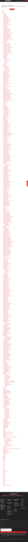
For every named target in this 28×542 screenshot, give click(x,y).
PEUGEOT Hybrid (5, 296)
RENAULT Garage (5, 299)
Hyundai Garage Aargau (6, 152)
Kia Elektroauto (5, 207)
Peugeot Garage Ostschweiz (6, 291)
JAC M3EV (4, 433)
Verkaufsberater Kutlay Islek (6, 392)
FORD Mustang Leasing (6, 132)
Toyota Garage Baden (6, 364)
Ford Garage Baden (5, 121)
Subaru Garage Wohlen (6, 347)
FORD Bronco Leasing (6, 118)
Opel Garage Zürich (5, 282)
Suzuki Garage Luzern (6, 353)
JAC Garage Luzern (5, 169)
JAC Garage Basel (5, 168)
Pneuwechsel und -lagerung (8, 440)
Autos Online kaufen (5, 63)
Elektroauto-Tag (5, 451)
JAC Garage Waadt (5, 171)
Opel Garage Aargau (5, 274)
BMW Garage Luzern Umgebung (7, 75)
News (4, 256)
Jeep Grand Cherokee (6, 201)
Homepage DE (5, 139)
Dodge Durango (5, 84)
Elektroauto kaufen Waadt (6, 96)
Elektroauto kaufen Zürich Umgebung (8, 99)
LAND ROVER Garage (6, 212)
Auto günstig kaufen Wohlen (6, 37)
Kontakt (4, 210)
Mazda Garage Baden (6, 229)
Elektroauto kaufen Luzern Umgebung (8, 93)
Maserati (4, 469)
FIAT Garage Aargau (5, 106)
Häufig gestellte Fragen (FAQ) (8, 384)
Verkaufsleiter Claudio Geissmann (7, 393)
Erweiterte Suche (5, 103)
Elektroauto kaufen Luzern (6, 92)
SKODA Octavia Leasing (8, 323)
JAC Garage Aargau (5, 166)
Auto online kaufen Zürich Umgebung (8, 53)
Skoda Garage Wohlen (6, 331)
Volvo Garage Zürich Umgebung (7, 404)
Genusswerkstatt (5, 136)
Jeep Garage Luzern (5, 194)
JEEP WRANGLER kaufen (6, 204)
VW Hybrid (4, 428)
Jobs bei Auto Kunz (7, 377)
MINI (3, 472)
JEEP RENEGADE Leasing (6, 203)
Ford (3, 462)
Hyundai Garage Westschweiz (7, 158)
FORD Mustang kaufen (6, 131)
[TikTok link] (22, 0)
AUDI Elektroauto (5, 14)
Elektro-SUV (4, 88)
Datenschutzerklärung (7, 374)
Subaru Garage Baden (6, 341)
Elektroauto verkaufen (6, 101)
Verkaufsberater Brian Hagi (6, 391)
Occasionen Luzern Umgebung (7, 263)
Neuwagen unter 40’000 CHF (6, 255)
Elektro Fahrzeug (5, 87)
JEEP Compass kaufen (6, 189)
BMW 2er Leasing (5, 65)
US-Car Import (5, 388)
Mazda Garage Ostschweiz (6, 232)
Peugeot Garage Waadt (6, 292)
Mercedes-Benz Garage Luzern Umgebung (8, 241)
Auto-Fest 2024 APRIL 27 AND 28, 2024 (10, 381)
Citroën (4, 458)
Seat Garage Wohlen (5, 318)
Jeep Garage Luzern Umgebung (7, 195)
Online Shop (4, 269)
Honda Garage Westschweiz (6, 147)
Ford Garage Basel (5, 122)
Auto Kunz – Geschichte (8, 378)
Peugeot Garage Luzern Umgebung (7, 290)
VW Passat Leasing (7, 412)
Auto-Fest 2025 (5, 55)
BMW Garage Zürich (5, 79)
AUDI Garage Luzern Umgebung (7, 19)
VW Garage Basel (5, 420)
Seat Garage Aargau (5, 311)
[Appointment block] (27, 185)
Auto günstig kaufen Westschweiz (7, 36)
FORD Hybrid (4, 130)
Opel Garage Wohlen (5, 281)
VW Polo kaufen (7, 413)
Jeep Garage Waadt (5, 197)
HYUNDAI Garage (5, 151)
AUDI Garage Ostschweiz (6, 20)
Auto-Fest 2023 (7, 379)
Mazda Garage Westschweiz (6, 234)
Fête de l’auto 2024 (7, 383)
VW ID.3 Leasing (7, 410)
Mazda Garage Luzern (6, 231)
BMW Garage (5, 66)
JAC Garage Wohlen (5, 173)
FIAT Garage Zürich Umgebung (7, 115)
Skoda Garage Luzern (6, 327)
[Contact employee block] (27, 184)
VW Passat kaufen (7, 411)
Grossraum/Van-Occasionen (6, 137)
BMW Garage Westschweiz (6, 77)
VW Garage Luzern (5, 421)
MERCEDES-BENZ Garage (6, 237)
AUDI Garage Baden (5, 17)
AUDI (3, 13)
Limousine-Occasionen (6, 222)
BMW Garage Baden (5, 72)
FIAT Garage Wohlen (5, 113)
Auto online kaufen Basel (6, 45)
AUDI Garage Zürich (5, 24)
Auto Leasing (5, 42)
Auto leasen (4, 41)
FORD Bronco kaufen (6, 117)
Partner (5, 386)
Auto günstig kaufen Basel (6, 31)
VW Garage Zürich (5, 426)
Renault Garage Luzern (6, 302)
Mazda (4, 470)
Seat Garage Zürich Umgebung (7, 320)
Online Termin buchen (7, 444)
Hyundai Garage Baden (6, 153)
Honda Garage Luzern (6, 143)
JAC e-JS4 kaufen (7, 164)
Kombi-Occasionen (5, 209)
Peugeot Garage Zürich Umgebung (7, 295)
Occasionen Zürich (5, 267)
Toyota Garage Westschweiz (6, 369)
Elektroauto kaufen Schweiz (6, 95)
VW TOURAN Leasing (7, 417)
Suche (12, 9)
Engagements (6, 375)
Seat (3, 478)
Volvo (4, 484)
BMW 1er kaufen (7, 67)
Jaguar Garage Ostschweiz (6, 182)
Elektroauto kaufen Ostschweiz (7, 94)
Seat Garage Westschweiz (6, 317)
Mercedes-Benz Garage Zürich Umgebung (8, 246)
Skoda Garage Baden (6, 325)
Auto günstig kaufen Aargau (6, 29)
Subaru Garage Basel (6, 342)
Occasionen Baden (5, 261)
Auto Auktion (6, 270)
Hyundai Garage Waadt (6, 157)
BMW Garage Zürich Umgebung (7, 80)
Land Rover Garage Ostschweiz (7, 217)
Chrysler (4, 457)
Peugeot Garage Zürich (6, 294)
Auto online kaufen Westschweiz (7, 50)
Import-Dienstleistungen (8, 439)
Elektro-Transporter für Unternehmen (7, 432)
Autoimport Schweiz (5, 57)
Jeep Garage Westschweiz (6, 198)
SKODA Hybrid (5, 334)
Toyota (4, 483)
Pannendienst (6, 443)
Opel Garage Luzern (5, 277)
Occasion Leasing (5, 258)
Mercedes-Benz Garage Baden (7, 239)
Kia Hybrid (4, 208)
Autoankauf (4, 453)
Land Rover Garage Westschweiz (7, 219)
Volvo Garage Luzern (6, 398)
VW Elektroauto (5, 406)
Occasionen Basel (5, 262)
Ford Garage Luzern (5, 123)
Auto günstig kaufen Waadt (6, 35)
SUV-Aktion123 (5, 447)
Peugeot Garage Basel (6, 288)
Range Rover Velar (5, 298)
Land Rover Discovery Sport (6, 211)
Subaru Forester (5, 335)
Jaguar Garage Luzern (6, 180)
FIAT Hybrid (4, 116)
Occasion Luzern (5, 259)
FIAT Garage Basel (5, 108)
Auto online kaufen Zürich (6, 52)
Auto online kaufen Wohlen (6, 51)
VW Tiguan (4, 429)
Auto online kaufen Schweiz (6, 48)
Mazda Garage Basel (6, 230)
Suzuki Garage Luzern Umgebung (7, 354)
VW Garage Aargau (5, 418)
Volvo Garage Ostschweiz (6, 400)
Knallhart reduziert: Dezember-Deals (7, 434)
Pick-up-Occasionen (5, 297)
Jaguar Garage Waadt (6, 183)
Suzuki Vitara (5, 361)
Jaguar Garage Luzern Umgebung (7, 181)
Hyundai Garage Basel (6, 154)
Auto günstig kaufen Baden (6, 30)
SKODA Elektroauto (5, 321)
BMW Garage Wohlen (6, 78)
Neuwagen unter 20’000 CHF (6, 251)
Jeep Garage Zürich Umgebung (7, 200)
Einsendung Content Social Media (7, 86)
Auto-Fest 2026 (5, 56)
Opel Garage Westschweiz (6, 280)
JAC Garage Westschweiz (6, 172)
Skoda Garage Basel (5, 326)
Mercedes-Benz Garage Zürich (7, 245)
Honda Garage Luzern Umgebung (7, 144)
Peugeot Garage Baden (6, 287)
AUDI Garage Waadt (5, 21)
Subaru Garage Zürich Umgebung (7, 349)
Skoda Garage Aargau (6, 324)
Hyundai (4, 464)
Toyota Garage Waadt (6, 368)
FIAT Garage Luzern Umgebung (7, 110)
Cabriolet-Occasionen (6, 82)
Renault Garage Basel (6, 301)
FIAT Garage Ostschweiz (6, 111)
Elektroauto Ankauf (5, 89)
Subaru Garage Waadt (6, 345)
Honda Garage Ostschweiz (6, 145)
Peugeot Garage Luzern (6, 289)
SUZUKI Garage (5, 350)
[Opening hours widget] (27, 4)
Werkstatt (6, 442)
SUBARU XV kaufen (7, 338)
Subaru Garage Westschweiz (7, 346)
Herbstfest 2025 (5, 138)
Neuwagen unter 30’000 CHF (6, 253)
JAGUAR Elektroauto (5, 176)
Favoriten (4, 104)
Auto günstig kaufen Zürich (6, 38)
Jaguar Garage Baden (6, 178)
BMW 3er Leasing (7, 70)
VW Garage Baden (5, 419)
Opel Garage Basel (5, 276)
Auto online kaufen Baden (6, 44)
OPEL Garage (5, 273)
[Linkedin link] (19, 0)
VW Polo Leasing (7, 414)
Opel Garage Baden (5, 275)
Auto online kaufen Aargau (6, 43)
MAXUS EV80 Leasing (7, 225)
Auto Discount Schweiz (6, 28)
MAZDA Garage (5, 227)
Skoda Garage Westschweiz (6, 330)
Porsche (4, 476)
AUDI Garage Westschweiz (6, 22)
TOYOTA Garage (5, 362)
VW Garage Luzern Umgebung (7, 422)
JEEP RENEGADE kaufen (6, 202)
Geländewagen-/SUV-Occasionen (7, 135)
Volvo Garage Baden (5, 396)
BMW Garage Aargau (6, 71)
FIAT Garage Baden (5, 107)
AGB (3, 12)
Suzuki (4, 482)
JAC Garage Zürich (5, 174)
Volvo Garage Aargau (6, 395)
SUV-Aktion (4, 446)
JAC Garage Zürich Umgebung (7, 175)
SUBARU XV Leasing (7, 339)
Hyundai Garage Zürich (6, 160)
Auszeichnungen (7, 385)
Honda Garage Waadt (6, 146)
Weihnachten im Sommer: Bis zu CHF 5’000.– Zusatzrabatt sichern (11, 448)
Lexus (4, 468)
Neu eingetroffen (5, 450)
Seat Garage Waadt (5, 316)
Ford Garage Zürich (5, 128)
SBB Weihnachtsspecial (6, 309)
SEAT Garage (5, 310)
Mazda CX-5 (4, 226)
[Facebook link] (18, 0)
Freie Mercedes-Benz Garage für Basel (8, 133)
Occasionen (4, 449)
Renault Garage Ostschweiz (6, 304)
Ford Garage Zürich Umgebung (7, 129)
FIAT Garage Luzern (5, 109)
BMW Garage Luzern (5, 74)
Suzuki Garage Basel (5, 352)
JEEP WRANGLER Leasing (6, 205)
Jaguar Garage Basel (6, 179)
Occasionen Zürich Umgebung (7, 268)
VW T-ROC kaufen (7, 415)
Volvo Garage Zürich (5, 403)
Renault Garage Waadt (6, 305)
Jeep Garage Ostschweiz (6, 196)
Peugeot (4, 475)
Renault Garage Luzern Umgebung (7, 303)
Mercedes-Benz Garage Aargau (7, 238)
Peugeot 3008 (5, 284)
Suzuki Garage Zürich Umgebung (7, 359)
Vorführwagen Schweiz (6, 405)
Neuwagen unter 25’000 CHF (6, 252)
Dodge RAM (4, 85)
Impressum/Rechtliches (8, 376)
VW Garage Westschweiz (6, 424)
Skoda (4, 479)
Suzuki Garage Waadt (6, 356)
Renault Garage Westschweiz (7, 306)
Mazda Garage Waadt (6, 233)
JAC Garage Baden (5, 167)
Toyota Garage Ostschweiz (6, 367)
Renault (4, 477)
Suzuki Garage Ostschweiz (6, 355)
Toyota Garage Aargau (6, 363)
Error (3, 102)
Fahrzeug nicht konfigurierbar (7, 485)
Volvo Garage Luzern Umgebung (7, 399)
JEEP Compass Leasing (6, 190)
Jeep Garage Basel (5, 193)
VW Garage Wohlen (5, 425)
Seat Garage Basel (5, 313)
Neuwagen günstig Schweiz (6, 247)
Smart (4, 480)
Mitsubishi (4, 473)
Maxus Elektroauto (5, 223)
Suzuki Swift (4, 360)
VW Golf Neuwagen (5, 427)
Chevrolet (4, 456)
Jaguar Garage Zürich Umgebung (7, 186)
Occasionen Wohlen (5, 266)
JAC (21, 506)
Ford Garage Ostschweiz (6, 125)
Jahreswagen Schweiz (6, 188)
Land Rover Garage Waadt (6, 218)
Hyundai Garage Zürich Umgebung (7, 161)
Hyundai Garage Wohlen (6, 159)
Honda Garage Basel (5, 142)
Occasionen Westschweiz (6, 265)
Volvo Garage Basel (5, 397)
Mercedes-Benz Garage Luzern (7, 240)
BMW (4, 64)
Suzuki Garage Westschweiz (6, 357)
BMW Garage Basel (5, 73)
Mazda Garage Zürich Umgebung (7, 236)
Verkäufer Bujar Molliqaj (6, 390)
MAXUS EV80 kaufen (7, 224)
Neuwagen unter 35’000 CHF (6, 254)
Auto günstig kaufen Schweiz (7, 34)
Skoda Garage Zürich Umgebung (7, 333)
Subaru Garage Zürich (6, 348)
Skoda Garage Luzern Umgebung (7, 328)
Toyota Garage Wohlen (6, 370)
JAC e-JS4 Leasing (7, 165)
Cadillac (4, 455)
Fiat (3, 461)
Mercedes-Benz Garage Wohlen (7, 244)
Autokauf (4, 58)
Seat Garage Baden (5, 312)
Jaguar (4, 465)
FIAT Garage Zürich (5, 114)
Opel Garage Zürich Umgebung (7, 283)
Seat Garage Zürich (5, 319)
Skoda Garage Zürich (6, 332)
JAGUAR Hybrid (5, 187)
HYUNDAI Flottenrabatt (6, 150)
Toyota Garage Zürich (6, 371)
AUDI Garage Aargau (5, 16)
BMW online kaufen (5, 81)
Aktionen (6, 60)
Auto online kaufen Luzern (6, 46)
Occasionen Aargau (5, 260)
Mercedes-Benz (5, 471)
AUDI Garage (4, 15)
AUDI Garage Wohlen (6, 23)
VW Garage (4, 407)
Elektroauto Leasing (5, 100)
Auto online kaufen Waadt (6, 49)
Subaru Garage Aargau (6, 340)
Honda (4, 463)
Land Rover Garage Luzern (6, 215)
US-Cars (4, 389)
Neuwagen (4, 435)
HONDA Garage (5, 140)
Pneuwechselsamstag (7, 441)
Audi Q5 (4, 454)
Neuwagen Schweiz (5, 248)
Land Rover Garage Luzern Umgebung (8, 216)
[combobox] (14, 521)
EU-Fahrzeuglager (7, 59)
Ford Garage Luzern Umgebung (7, 124)
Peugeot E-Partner (5, 436)
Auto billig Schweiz (5, 27)
